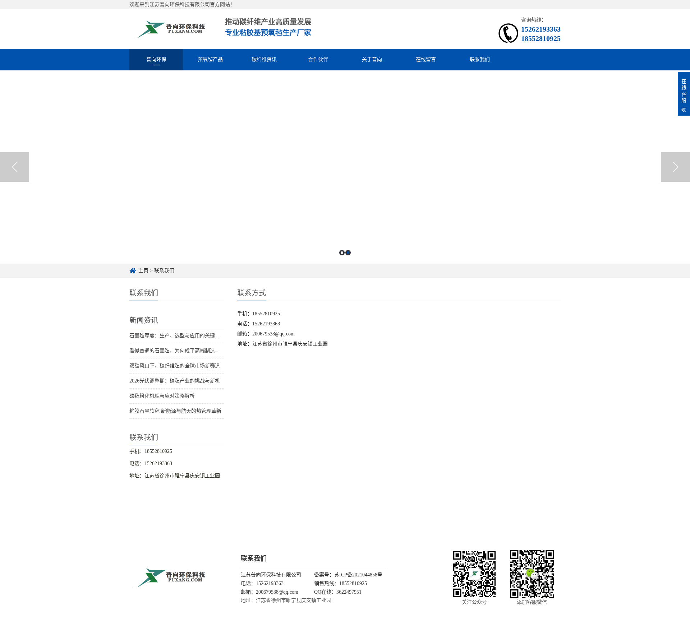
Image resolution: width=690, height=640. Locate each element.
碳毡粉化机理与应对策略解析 (162, 396)
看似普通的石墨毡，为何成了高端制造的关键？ (182, 350)
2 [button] (348, 252)
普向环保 (156, 59)
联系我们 (480, 59)
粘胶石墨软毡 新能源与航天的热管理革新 (175, 411)
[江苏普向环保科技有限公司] (169, 29)
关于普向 (372, 59)
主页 (143, 270)
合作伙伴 (318, 59)
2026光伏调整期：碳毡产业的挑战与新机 (174, 381)
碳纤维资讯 (264, 59)
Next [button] (675, 167)
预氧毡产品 (210, 59)
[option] (345, 167)
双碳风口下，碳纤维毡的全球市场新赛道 (174, 365)
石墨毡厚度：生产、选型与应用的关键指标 (177, 335)
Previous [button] (14, 167)
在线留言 (426, 59)
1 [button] (342, 252)
